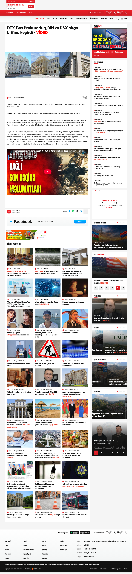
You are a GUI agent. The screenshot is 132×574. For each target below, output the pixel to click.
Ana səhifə (8, 541)
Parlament (63, 18)
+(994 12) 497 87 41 (90, 549)
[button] (117, 222)
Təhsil (71, 18)
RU (95, 13)
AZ (90, 13)
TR (97, 13)
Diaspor (7, 558)
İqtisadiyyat (94, 18)
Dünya (111, 18)
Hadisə (25, 545)
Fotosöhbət (63, 545)
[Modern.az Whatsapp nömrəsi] (121, 12)
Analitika (104, 18)
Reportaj (44, 558)
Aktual (55, 18)
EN (92, 13)
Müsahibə (45, 554)
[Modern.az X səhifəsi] (125, 12)
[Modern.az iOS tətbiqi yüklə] (85, 532)
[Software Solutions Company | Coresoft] (36, 569)
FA (100, 13)
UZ (102, 13)
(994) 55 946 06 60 (90, 553)
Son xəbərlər (93, 569)
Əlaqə (30, 13)
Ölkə (48, 18)
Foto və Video (9, 13)
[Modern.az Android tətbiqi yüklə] (74, 532)
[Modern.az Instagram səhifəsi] (110, 12)
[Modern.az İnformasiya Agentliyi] (12, 533)
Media (62, 541)
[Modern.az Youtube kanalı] (118, 12)
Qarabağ (44, 550)
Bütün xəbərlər (39, 18)
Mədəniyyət (63, 550)
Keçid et (80, 221)
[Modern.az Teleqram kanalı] (114, 12)
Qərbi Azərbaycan (81, 18)
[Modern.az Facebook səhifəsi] (107, 12)
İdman (44, 541)
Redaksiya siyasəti (21, 13)
